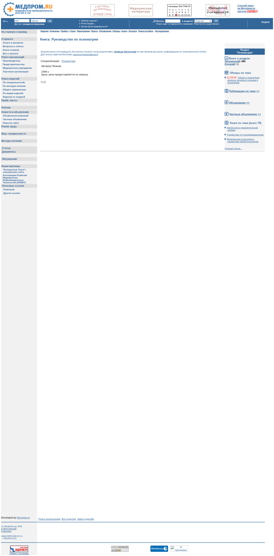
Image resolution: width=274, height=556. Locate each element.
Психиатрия (68, 61)
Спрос (72, 31)
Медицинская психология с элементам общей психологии (242, 140)
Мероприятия (83, 31)
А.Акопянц (6, 531)
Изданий (230, 64)
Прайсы (64, 31)
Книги (124, 31)
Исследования (162, 31)
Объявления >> (239, 102)
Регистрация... (88, 23)
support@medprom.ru (11, 536)
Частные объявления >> (245, 114)
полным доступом (125, 51)
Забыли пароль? (89, 20)
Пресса (94, 31)
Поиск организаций (49, 519)
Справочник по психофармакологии (245, 135)
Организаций (232, 61)
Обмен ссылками (19, 553)
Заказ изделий (85, 519)
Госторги (132, 31)
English (266, 22)
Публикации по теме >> (244, 91)
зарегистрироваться (85, 54)
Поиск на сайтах (145, 31)
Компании (54, 31)
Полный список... (233, 148)
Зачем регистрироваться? (94, 26)
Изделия (44, 31)
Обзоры (116, 31)
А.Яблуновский (8, 529)
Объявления (105, 31)
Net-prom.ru (23, 517)
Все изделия (69, 519)
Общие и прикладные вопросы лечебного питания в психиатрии (243, 80)
